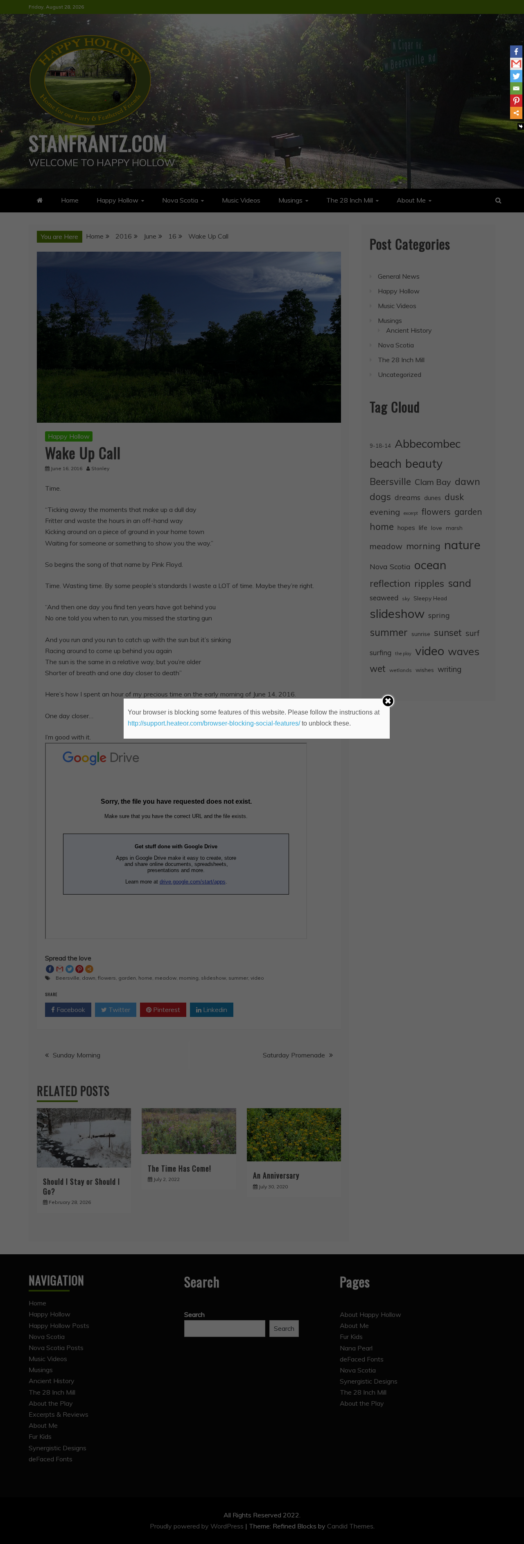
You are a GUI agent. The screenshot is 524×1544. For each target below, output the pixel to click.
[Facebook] (516, 51)
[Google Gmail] (516, 64)
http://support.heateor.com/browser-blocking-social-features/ (214, 723)
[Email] (516, 88)
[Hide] (520, 126)
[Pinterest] (516, 101)
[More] (516, 113)
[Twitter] (516, 76)
